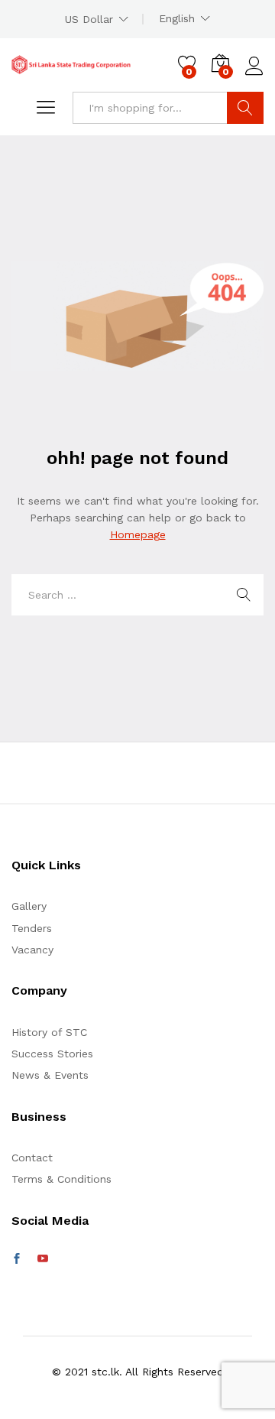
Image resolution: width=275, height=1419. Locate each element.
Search (245, 108)
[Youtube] (43, 1259)
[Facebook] (17, 1259)
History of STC (49, 1032)
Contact (32, 1157)
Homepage (138, 534)
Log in (254, 75)
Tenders (31, 928)
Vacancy (32, 949)
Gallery (29, 906)
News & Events (50, 1075)
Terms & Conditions (61, 1179)
